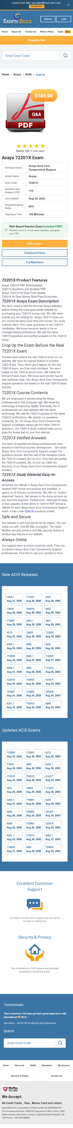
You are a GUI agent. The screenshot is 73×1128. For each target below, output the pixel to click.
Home (5, 31)
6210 (14, 634)
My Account (64, 1065)
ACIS (28, 74)
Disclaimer (47, 1065)
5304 (52, 599)
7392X (14, 610)
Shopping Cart (36, 40)
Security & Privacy (20, 1075)
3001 (52, 622)
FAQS (33, 1065)
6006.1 (14, 646)
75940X (52, 693)
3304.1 (14, 599)
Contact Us (30, 31)
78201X (33, 610)
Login (63, 19)
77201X (33, 705)
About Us (16, 31)
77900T (14, 622)
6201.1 (14, 705)
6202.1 (33, 622)
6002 (52, 610)
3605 (33, 670)
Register (48, 19)
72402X (33, 681)
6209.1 (14, 670)
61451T (52, 681)
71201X (52, 670)
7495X (33, 634)
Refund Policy (47, 31)
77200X (14, 658)
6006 (33, 646)
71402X (52, 658)
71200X (33, 693)
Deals (64, 31)
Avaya (17, 74)
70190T (14, 693)
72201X (29, 511)
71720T (33, 599)
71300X (52, 634)
